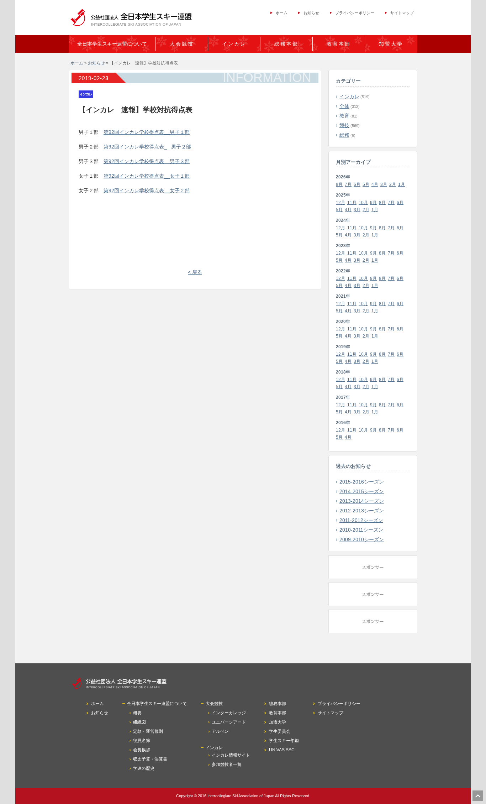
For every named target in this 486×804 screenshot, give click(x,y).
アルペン (220, 731)
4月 (374, 184)
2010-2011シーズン (361, 530)
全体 (344, 106)
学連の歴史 (143, 768)
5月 (366, 184)
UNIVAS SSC (282, 749)
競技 (344, 125)
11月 (351, 202)
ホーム (281, 13)
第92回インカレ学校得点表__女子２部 (147, 190)
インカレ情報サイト (231, 755)
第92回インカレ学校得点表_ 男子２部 (147, 147)
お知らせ (311, 13)
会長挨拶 (141, 749)
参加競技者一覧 (227, 764)
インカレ (349, 96)
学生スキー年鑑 (284, 740)
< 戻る (195, 272)
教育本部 (339, 44)
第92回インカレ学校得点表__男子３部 (147, 161)
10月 (363, 202)
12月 (340, 202)
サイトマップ (402, 13)
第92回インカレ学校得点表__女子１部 (147, 176)
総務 (344, 135)
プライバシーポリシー (354, 13)
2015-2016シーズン (361, 482)
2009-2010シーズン (361, 539)
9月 (373, 202)
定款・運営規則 (148, 731)
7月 (348, 184)
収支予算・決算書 (150, 759)
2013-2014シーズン (361, 501)
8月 (339, 184)
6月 (357, 184)
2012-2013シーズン (361, 510)
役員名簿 (141, 740)
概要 (137, 712)
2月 (392, 184)
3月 (383, 184)
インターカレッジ (229, 712)
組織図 (139, 722)
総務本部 (286, 44)
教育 (344, 116)
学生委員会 (279, 731)
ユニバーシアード (229, 722)
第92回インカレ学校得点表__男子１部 (147, 132)
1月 (401, 184)
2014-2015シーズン (361, 491)
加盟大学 (391, 44)
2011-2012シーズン (361, 520)
